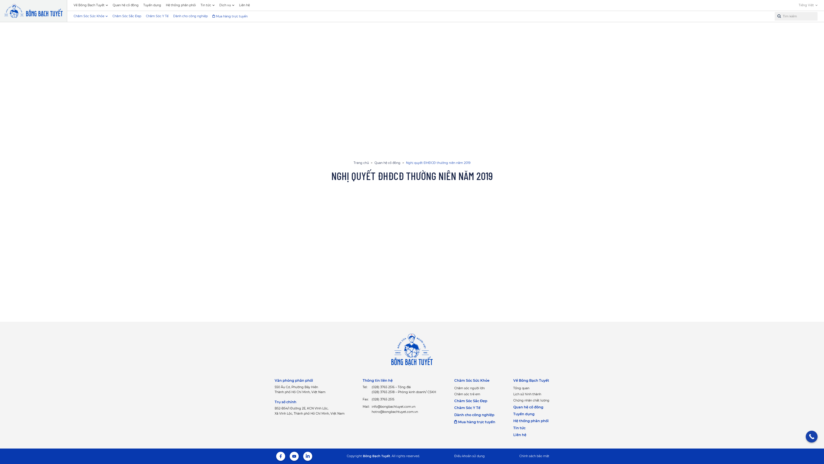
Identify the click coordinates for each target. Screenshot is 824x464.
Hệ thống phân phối (181, 5)
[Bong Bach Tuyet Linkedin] (307, 456)
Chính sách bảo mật (534, 456)
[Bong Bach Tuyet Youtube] (294, 456)
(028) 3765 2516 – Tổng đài (391, 387)
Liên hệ (244, 5)
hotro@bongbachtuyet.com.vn (395, 412)
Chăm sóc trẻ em (467, 394)
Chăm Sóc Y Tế (157, 16)
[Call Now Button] (812, 437)
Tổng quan (521, 388)
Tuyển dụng (152, 5)
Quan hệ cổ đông (126, 5)
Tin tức (206, 5)
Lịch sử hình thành (527, 394)
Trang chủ (361, 163)
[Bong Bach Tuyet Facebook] (280, 456)
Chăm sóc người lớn (469, 388)
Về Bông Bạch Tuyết (89, 5)
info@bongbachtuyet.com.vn (393, 407)
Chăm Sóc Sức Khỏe (471, 381)
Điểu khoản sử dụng (469, 456)
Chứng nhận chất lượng (531, 400)
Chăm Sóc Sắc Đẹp (126, 16)
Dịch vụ (225, 5)
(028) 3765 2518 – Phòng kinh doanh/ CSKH (404, 392)
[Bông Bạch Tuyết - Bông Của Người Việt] (33, 11)
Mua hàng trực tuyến (232, 16)
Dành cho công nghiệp (190, 16)
